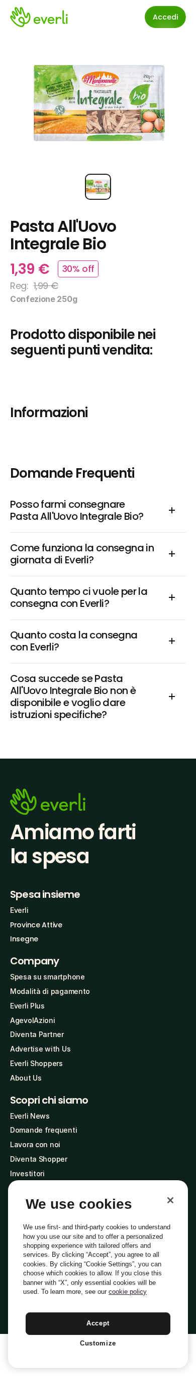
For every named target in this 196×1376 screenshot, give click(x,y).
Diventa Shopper (38, 1159)
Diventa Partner (37, 1034)
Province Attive (36, 925)
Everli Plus (27, 1005)
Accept (98, 1323)
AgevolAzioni (32, 1020)
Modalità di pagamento (50, 991)
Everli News (30, 1116)
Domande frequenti (43, 1130)
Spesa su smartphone (47, 976)
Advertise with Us (40, 1049)
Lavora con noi (35, 1144)
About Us (26, 1078)
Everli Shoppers (36, 1063)
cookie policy (128, 1291)
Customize (98, 1343)
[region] (98, 1274)
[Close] (170, 1200)
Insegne (24, 939)
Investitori (27, 1173)
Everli (19, 910)
